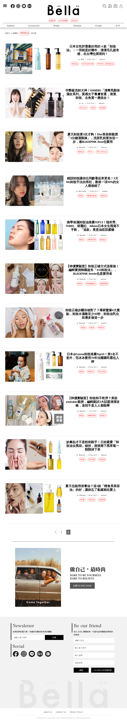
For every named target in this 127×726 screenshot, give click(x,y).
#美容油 (92, 500)
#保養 (82, 500)
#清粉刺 (102, 459)
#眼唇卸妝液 (92, 196)
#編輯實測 (104, 284)
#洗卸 (93, 108)
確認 (81, 670)
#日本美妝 (102, 371)
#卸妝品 (103, 240)
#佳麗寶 (102, 108)
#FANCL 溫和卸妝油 (106, 64)
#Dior (90, 152)
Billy (82, 59)
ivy (83, 103)
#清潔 (92, 328)
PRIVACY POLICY (76, 712)
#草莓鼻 (92, 459)
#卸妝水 (81, 152)
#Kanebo (83, 108)
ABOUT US (48, 712)
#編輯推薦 (92, 415)
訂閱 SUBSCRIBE (82, 585)
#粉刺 (82, 459)
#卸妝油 (75, 64)
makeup (104, 191)
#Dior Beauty (102, 152)
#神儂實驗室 (91, 284)
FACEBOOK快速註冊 (103, 670)
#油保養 (102, 500)
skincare (102, 59)
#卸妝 (80, 196)
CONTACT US (61, 712)
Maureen (82, 147)
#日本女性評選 (88, 64)
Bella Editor (82, 191)
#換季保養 (92, 240)
